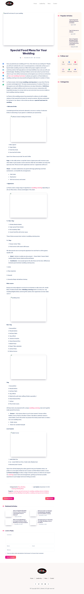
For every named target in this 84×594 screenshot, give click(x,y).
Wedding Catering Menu (24, 493)
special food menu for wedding (26, 491)
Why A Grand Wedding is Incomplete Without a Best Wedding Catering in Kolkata (20, 521)
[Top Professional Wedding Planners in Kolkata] (64, 22)
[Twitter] (38, 584)
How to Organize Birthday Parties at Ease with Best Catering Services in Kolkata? (74, 41)
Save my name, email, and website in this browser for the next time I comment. (25, 553)
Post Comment (11, 557)
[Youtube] (45, 584)
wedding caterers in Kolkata (42, 491)
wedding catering (37, 187)
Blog (19, 487)
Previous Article (8, 498)
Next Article (50, 498)
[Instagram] (48, 584)
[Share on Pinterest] (3, 72)
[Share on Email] (3, 81)
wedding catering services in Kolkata (39, 493)
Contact (55, 3)
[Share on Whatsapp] (3, 84)
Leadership (42, 3)
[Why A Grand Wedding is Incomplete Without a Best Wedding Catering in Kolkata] (8, 522)
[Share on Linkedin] (3, 69)
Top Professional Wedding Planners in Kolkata (74, 21)
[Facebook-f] (35, 584)
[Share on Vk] (3, 78)
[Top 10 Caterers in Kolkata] (64, 32)
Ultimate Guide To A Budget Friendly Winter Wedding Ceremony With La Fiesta (45, 512)
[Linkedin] (42, 584)
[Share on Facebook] (3, 63)
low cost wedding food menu (17, 76)
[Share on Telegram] (3, 75)
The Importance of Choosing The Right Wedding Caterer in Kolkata (45, 521)
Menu (49, 3)
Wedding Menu (20, 488)
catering (10, 474)
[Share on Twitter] (3, 66)
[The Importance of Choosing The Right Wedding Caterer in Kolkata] (33, 522)
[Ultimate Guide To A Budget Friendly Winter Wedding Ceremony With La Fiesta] (33, 513)
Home (35, 3)
